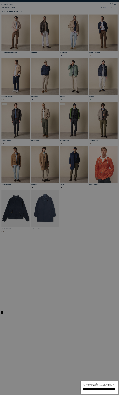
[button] (99, 392)
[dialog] (59, 197)
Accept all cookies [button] (99, 389)
